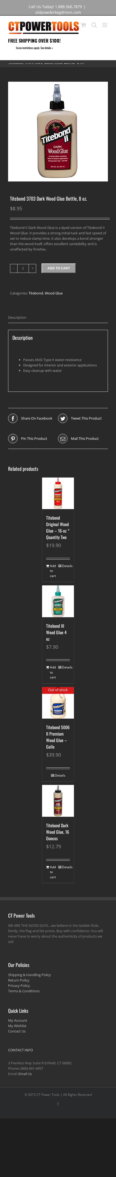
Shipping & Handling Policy (29, 974)
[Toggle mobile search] (94, 25)
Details (66, 566)
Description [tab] (17, 317)
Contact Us (17, 1031)
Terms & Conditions (24, 991)
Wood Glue (54, 293)
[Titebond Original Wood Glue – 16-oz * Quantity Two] (58, 493)
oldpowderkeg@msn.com (58, 12)
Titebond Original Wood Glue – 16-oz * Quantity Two (57, 527)
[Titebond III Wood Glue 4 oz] (58, 601)
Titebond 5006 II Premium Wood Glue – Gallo (58, 737)
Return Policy (18, 980)
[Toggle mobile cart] (83, 25)
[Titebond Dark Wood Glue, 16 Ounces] (58, 801)
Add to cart (58, 268)
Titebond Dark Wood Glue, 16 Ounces (57, 832)
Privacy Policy (19, 985)
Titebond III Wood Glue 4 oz (56, 632)
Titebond (36, 293)
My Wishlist (17, 1025)
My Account (17, 1020)
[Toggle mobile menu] (105, 25)
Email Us (25, 1073)
